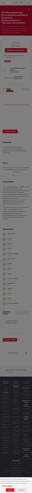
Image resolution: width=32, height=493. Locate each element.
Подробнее (21, 490)
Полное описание (7, 486)
